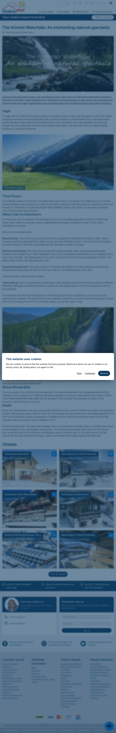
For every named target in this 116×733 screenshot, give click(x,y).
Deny (79, 373)
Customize (90, 373)
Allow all (104, 373)
